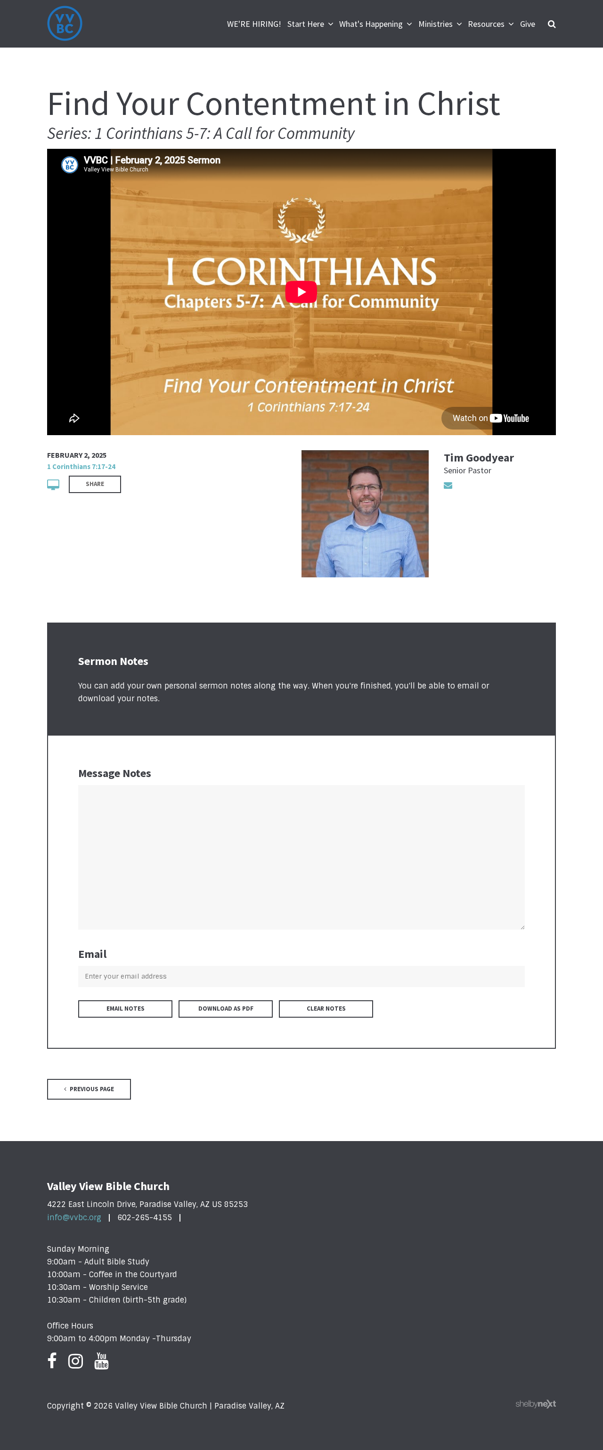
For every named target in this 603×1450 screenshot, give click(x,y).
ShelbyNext (536, 1404)
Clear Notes (326, 1008)
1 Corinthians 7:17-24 (81, 466)
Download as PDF (225, 1008)
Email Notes (125, 1008)
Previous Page (91, 1089)
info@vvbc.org (74, 1218)
